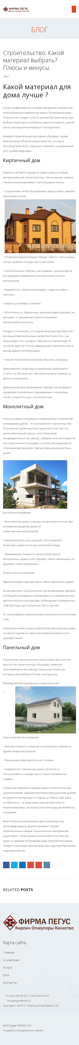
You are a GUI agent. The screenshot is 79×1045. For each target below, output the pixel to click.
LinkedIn (22, 865)
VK (47, 865)
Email (38, 865)
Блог (6, 975)
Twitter (14, 865)
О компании (11, 960)
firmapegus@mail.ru (19, 1000)
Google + (30, 865)
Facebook (6, 865)
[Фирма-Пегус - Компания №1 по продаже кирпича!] (16, 9)
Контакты (10, 983)
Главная (8, 952)
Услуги (7, 967)
